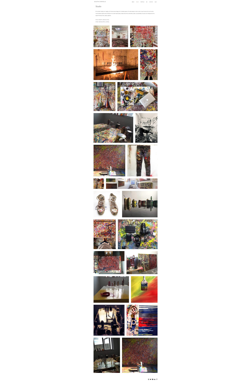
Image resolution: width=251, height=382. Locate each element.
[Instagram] (148, 379)
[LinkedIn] (155, 379)
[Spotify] (152, 379)
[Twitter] (150, 379)
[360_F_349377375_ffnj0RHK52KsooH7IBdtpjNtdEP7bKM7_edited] (157, 379)
